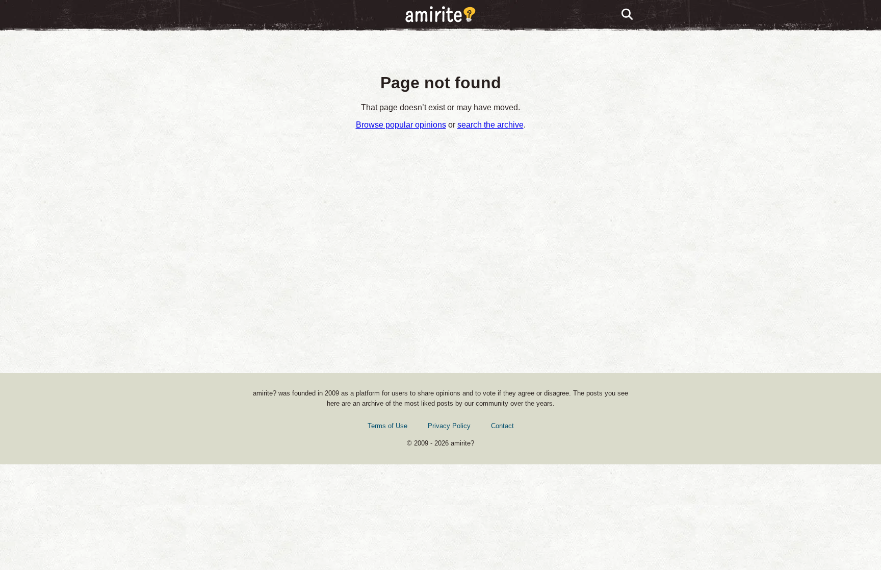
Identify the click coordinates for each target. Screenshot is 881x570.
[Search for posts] (627, 14)
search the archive (490, 124)
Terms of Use (387, 426)
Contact (502, 426)
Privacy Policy (449, 426)
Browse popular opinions (401, 124)
